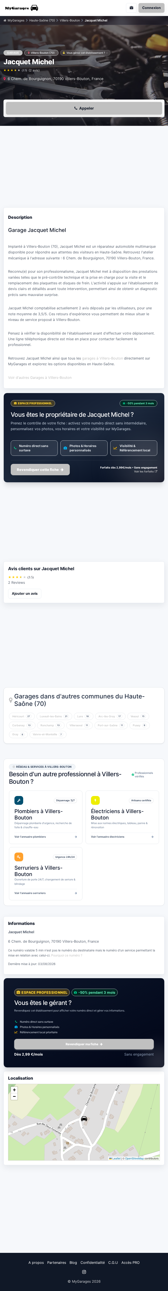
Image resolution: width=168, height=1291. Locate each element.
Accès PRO (130, 1262)
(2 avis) (34, 70)
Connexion (151, 7)
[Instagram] (84, 1272)
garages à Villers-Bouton (102, 358)
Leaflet (116, 1158)
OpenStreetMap (134, 1158)
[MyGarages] (42, 8)
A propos (36, 1262)
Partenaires (56, 1262)
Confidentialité (92, 1262)
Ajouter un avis (25, 593)
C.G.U (113, 1262)
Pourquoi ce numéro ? (66, 955)
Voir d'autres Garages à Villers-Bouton (40, 377)
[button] (84, 1118)
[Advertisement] (84, 168)
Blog (73, 1262)
